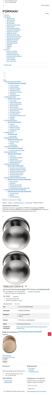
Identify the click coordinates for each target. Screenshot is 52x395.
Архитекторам (8, 380)
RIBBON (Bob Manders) (13, 39)
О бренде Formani (34, 371)
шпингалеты (13, 130)
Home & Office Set (14, 197)
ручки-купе (13, 156)
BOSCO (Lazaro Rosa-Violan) (14, 36)
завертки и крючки (15, 127)
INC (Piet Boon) (10, 21)
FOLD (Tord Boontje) (12, 41)
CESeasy (12, 195)
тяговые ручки (9, 132)
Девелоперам (8, 382)
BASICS (8, 48)
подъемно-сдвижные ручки (17, 150)
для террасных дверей (11, 146)
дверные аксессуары (11, 152)
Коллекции (7, 17)
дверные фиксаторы (15, 162)
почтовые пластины (15, 112)
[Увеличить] (3, 216)
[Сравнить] (2, 354)
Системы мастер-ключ (16, 186)
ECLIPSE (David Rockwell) (13, 28)
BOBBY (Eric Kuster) (12, 33)
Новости (7, 15)
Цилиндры (12, 183)
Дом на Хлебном (11, 59)
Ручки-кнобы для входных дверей (25, 326)
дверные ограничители (16, 161)
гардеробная (13, 145)
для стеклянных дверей (16, 157)
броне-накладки (14, 105)
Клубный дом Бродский (13, 54)
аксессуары (13, 93)
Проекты (7, 49)
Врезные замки (14, 181)
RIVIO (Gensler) (11, 26)
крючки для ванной (15, 176)
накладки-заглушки (15, 95)
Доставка (31, 370)
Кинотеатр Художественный (14, 56)
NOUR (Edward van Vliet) (13, 35)
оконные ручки (14, 126)
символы (12, 118)
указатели (12, 117)
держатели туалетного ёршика (18, 169)
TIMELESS (9, 46)
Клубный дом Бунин (12, 53)
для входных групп (10, 97)
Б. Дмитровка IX (11, 57)
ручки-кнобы (13, 100)
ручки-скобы (13, 136)
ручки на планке (14, 87)
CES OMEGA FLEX (14, 193)
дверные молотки (14, 110)
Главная (4, 202)
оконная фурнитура (11, 120)
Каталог (10, 202)
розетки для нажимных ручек (17, 115)
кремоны (12, 124)
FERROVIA (9, 44)
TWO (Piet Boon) (11, 20)
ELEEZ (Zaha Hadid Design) (13, 25)
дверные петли (14, 159)
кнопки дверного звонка (16, 109)
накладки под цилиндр (16, 92)
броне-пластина (14, 107)
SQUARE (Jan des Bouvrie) (13, 38)
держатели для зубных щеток (17, 171)
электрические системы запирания (15, 189)
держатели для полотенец (17, 173)
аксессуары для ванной (12, 164)
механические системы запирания (15, 177)
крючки (12, 143)
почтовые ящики (14, 114)
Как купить (32, 368)
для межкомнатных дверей (13, 81)
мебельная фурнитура (11, 138)
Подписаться (31, 388)
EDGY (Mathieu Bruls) (12, 43)
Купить (5, 361)
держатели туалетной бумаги (17, 168)
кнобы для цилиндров (15, 104)
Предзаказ (15, 296)
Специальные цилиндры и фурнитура (20, 188)
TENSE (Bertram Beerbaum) (14, 30)
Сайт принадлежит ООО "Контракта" (36, 391)
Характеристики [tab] (8, 304)
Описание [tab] (17, 304)
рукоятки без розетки (15, 102)
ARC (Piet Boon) (11, 23)
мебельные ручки (14, 141)
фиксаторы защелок (15, 88)
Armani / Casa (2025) (12, 51)
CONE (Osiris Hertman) (13, 31)
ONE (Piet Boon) (11, 18)
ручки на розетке (14, 85)
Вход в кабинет (45, 5)
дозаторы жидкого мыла (16, 174)
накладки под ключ (15, 90)
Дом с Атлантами (11, 61)
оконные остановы (15, 129)
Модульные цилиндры (16, 185)
